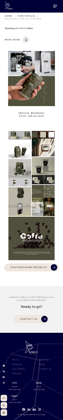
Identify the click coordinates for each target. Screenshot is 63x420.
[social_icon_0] (3, 365)
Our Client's (18, 368)
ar (3, 398)
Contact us (45, 368)
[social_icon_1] (3, 371)
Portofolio (26, 16)
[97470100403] (4, 405)
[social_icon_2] (3, 377)
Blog (41, 364)
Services (16, 373)
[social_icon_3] (3, 382)
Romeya (41, 414)
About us (17, 364)
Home (8, 16)
